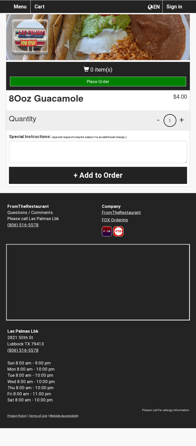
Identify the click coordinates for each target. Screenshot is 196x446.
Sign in (174, 7)
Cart (39, 7)
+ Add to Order (98, 175)
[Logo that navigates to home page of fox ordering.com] (118, 231)
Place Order (98, 81)
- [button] (158, 120)
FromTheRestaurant (121, 212)
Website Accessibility (64, 415)
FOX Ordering (115, 219)
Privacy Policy (17, 415)
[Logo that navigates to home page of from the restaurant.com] (107, 231)
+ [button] (181, 120)
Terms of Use (38, 415)
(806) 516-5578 (23, 224)
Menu (20, 7)
